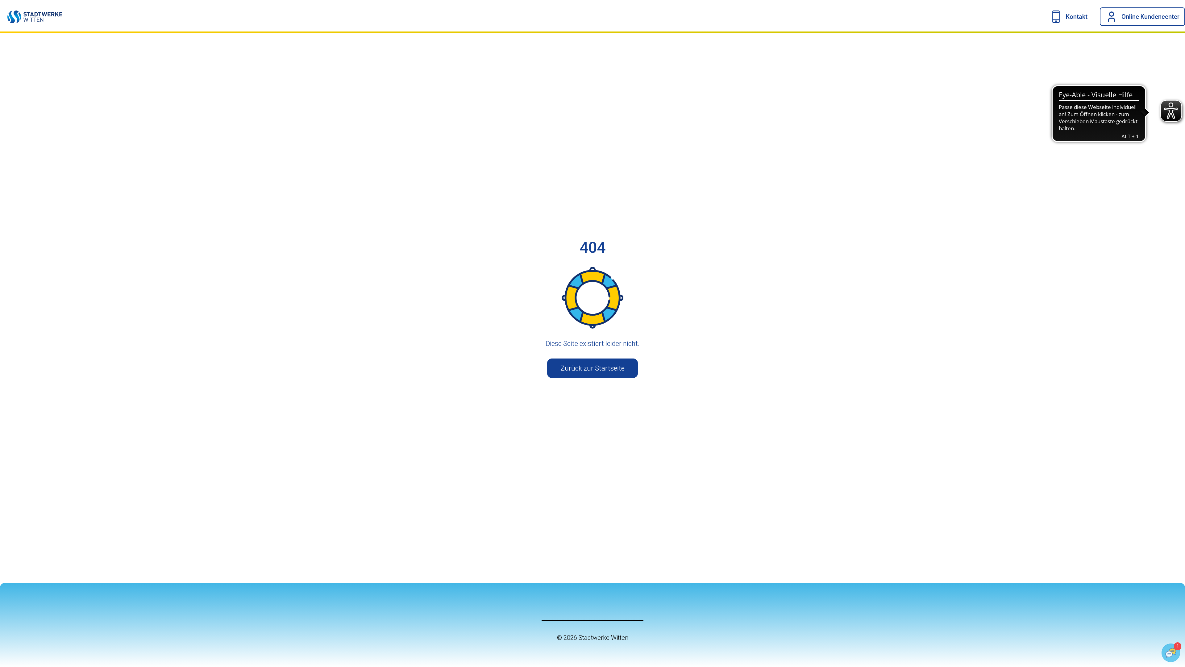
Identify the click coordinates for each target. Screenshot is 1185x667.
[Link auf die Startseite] (31, 16)
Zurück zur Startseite (593, 368)
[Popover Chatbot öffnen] (1171, 653)
